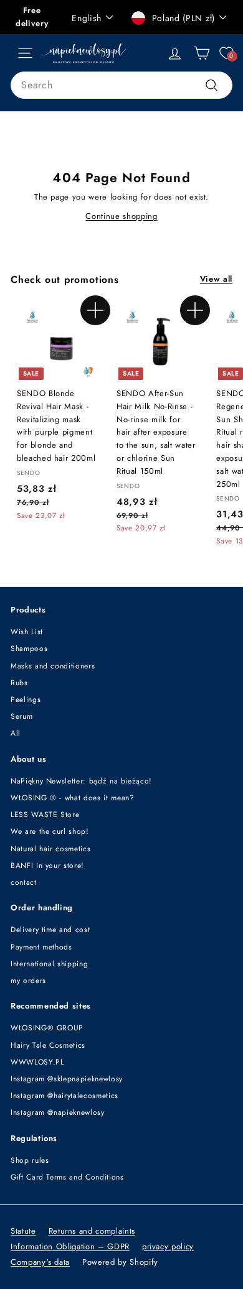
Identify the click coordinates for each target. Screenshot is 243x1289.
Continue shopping (121, 216)
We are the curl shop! (50, 831)
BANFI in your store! (47, 865)
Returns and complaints (92, 1231)
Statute (23, 1231)
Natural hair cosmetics (50, 848)
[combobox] (121, 85)
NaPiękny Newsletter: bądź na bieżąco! (81, 781)
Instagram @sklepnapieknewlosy (67, 1078)
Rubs (19, 682)
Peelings (25, 699)
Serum (21, 716)
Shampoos (29, 648)
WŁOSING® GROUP (47, 1027)
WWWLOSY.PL (37, 1062)
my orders (28, 980)
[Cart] (201, 53)
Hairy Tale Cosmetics (48, 1045)
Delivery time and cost (50, 929)
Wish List (27, 631)
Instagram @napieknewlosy (58, 1112)
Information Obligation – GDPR (70, 1246)
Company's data (40, 1262)
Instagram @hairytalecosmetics (64, 1095)
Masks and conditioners (53, 666)
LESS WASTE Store (45, 814)
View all (216, 279)
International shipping (49, 963)
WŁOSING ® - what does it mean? (73, 797)
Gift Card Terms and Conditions (67, 1177)
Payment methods (41, 947)
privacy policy (168, 1246)
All (16, 733)
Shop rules (30, 1160)
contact (24, 882)
